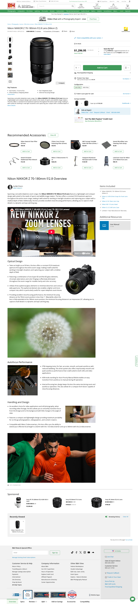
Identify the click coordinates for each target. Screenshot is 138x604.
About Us (112, 1)
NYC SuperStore (103, 1)
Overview (12, 602)
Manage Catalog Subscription (21, 572)
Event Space (74, 574)
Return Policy (16, 566)
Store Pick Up (109, 581)
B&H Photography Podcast (79, 579)
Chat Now (93, 19)
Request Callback (113, 573)
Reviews (33, 602)
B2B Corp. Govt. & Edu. (78, 572)
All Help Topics (17, 585)
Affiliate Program (46, 577)
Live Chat (124, 1)
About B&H (44, 566)
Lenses (21, 24)
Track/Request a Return (19, 569)
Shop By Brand (16, 582)
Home (9, 24)
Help (118, 1)
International (16, 577)
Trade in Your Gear (114, 577)
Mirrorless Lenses (29, 24)
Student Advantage (77, 569)
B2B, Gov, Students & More (23, 1)
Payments (15, 574)
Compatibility (85, 602)
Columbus (66, 14)
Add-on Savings (57, 602)
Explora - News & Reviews (79, 577)
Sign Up (55, 553)
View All (53, 135)
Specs (22, 602)
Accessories (71, 602)
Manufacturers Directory (49, 579)
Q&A (44, 602)
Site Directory (16, 579)
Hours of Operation (47, 572)
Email (15, 552)
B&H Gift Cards (110, 584)
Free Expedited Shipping (113, 587)
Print (73, 31)
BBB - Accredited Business (17, 594)
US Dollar (118, 551)
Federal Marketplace (77, 566)
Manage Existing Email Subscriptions (23, 557)
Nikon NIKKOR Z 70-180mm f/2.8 (43, 24)
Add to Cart (102, 67)
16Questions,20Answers (51, 31)
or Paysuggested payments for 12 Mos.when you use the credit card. (116, 51)
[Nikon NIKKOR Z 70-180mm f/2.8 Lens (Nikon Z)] (41, 60)
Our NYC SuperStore (47, 569)
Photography (15, 24)
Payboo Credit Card (47, 574)
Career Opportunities (48, 582)
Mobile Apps (95, 595)
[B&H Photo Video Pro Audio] (12, 6)
